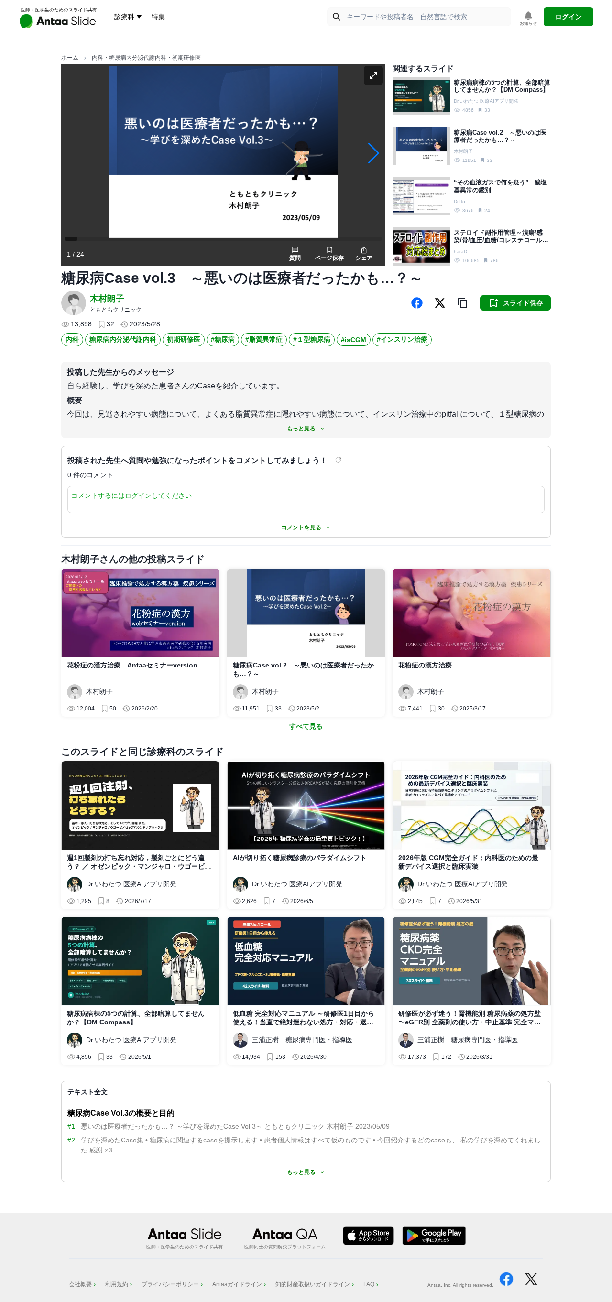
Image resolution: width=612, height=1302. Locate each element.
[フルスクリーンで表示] (373, 75)
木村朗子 (107, 298)
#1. (72, 1126)
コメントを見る (301, 527)
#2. (72, 1140)
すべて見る (306, 726)
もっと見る (301, 428)
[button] (462, 302)
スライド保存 (523, 303)
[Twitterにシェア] (439, 302)
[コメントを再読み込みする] (339, 459)
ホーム (69, 57)
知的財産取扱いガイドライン (312, 1284)
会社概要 (80, 1284)
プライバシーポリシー (170, 1284)
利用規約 (116, 1284)
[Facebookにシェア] (416, 302)
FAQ (368, 1284)
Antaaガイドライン (237, 1284)
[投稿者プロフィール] (73, 303)
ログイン (568, 17)
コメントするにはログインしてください (131, 495)
